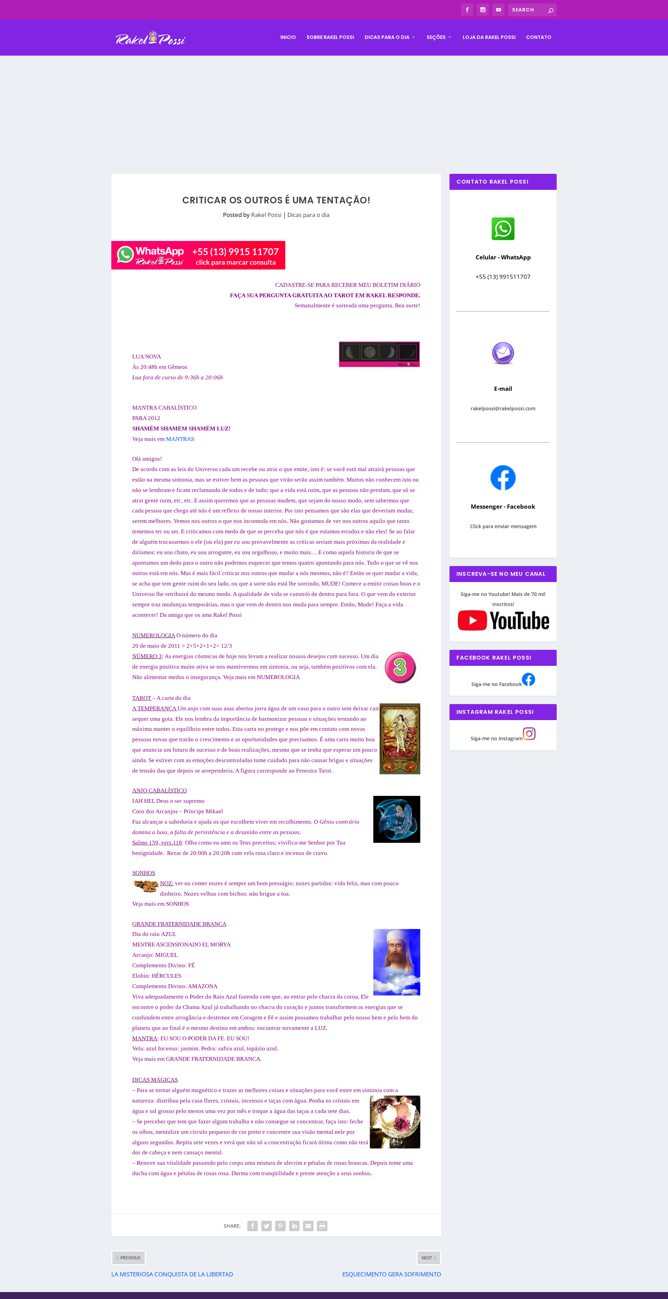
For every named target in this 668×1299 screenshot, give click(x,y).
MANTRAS (180, 439)
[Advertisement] (334, 107)
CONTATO (538, 37)
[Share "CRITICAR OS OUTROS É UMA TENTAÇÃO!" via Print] (322, 1226)
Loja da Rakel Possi (489, 37)
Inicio (288, 37)
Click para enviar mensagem (503, 526)
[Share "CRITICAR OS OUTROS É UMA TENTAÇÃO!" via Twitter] (266, 1226)
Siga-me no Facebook (496, 684)
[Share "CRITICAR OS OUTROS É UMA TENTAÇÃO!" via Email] (308, 1226)
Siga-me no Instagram (497, 738)
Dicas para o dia (387, 37)
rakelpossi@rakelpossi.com (503, 408)
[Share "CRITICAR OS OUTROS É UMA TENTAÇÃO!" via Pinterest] (280, 1226)
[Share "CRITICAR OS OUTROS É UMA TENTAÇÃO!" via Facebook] (253, 1226)
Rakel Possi (266, 215)
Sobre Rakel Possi (330, 37)
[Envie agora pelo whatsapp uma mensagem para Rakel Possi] (503, 239)
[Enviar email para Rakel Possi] (503, 370)
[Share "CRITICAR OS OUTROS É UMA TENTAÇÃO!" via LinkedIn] (294, 1226)
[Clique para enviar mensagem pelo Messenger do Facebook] (503, 488)
